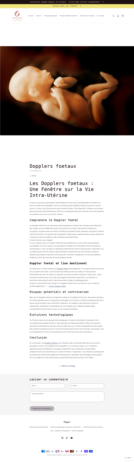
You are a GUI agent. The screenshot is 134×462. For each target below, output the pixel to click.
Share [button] (34, 176)
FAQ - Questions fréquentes (60, 431)
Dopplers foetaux (51, 343)
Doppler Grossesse (57, 455)
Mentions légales (77, 431)
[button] (113, 16)
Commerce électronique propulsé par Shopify (74, 455)
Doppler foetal (62, 269)
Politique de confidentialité (38, 427)
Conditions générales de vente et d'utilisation (65, 427)
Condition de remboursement (93, 427)
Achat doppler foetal (57, 286)
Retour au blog (68, 366)
